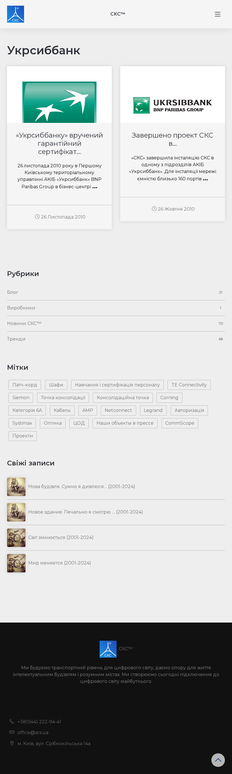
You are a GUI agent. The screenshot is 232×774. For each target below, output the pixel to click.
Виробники (21, 308)
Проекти (22, 436)
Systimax (22, 423)
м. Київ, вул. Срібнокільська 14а (53, 743)
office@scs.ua (32, 732)
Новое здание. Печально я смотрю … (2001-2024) (85, 512)
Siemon (20, 397)
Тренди (16, 339)
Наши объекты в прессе (125, 423)
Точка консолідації (63, 397)
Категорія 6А (27, 410)
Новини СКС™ (24, 323)
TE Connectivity (189, 385)
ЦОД (79, 423)
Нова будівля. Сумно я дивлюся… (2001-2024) (81, 486)
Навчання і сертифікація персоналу (117, 385)
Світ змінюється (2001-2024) (61, 537)
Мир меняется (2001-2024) (59, 563)
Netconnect (118, 410)
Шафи (56, 385)
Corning (169, 397)
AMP (87, 410)
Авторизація (189, 410)
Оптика (53, 423)
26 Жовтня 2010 (176, 209)
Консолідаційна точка (123, 397)
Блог (12, 292)
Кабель (62, 410)
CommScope (179, 423)
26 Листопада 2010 (63, 217)
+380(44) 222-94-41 (38, 721)
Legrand (153, 410)
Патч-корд (24, 385)
